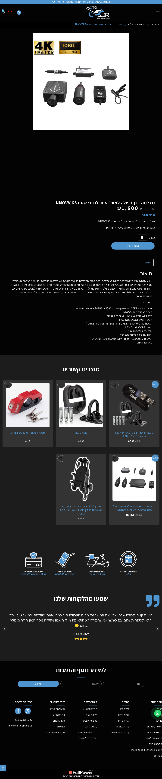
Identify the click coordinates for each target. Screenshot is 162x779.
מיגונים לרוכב (91, 726)
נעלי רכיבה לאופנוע (88, 738)
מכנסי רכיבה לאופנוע (87, 732)
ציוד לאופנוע (142, 24)
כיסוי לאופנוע (59, 720)
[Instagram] (28, 711)
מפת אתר (157, 755)
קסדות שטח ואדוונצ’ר (120, 732)
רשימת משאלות (154, 726)
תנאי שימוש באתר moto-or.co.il (146, 749)
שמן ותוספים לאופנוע (55, 732)
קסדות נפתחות (123, 726)
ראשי (159, 709)
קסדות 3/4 (125, 709)
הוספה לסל (133, 246)
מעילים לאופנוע (90, 709)
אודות (159, 715)
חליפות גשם (91, 715)
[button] (3, 768)
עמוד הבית (154, 24)
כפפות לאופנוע (90, 720)
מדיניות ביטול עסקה (153, 732)
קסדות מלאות (123, 720)
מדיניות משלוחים (154, 738)
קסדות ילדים (124, 715)
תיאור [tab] (147, 262)
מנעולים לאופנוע (57, 709)
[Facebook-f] (18, 711)
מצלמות (130, 24)
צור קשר (158, 720)
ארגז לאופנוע (59, 715)
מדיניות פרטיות (155, 744)
